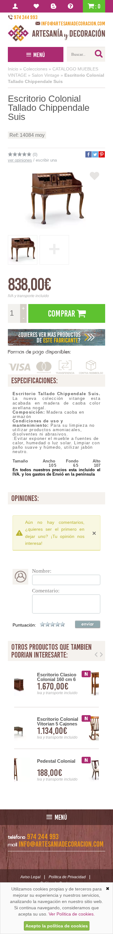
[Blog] (54, 6)
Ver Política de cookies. (72, 913)
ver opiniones (20, 160)
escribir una (46, 160)
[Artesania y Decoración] (56, 33)
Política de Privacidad (67, 877)
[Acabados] (56, 337)
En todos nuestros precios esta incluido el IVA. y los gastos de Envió (56, 472)
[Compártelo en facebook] (88, 154)
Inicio (13, 68)
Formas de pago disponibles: (39, 352)
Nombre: (41, 571)
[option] (56, 728)
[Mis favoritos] (37, 6)
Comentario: (46, 591)
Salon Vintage (45, 75)
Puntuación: (24, 624)
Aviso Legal (30, 877)
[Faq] (71, 6)
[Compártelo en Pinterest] (101, 154)
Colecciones (35, 68)
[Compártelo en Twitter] (95, 154)
